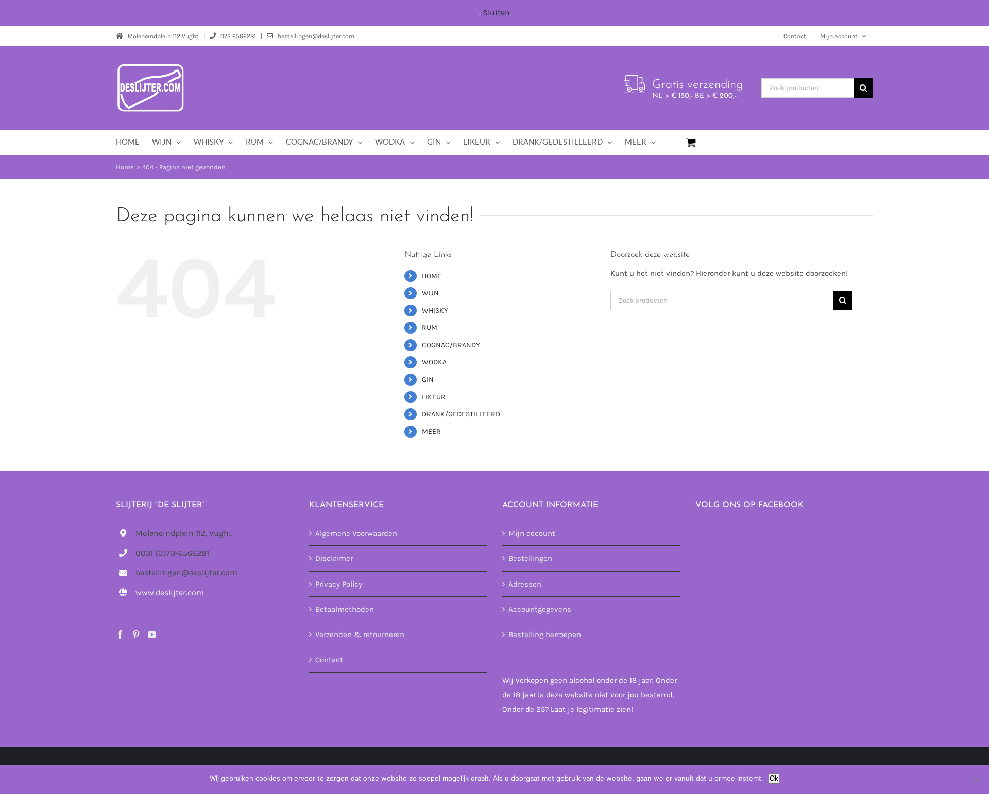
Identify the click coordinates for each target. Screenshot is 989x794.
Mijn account (531, 533)
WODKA (434, 362)
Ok (774, 778)
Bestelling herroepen (544, 634)
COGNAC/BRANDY (451, 345)
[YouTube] (152, 634)
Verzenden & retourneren (359, 634)
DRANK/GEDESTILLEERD (461, 414)
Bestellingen (530, 558)
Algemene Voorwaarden (356, 533)
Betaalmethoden (344, 609)
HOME (431, 276)
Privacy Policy (338, 584)
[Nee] (976, 779)
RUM (429, 327)
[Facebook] (120, 634)
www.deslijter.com (169, 592)
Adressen (524, 584)
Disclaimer (334, 558)
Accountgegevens (539, 609)
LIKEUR (434, 397)
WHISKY (435, 310)
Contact (329, 659)
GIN (428, 379)
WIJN (430, 293)
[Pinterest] (136, 634)
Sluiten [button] (496, 12)
